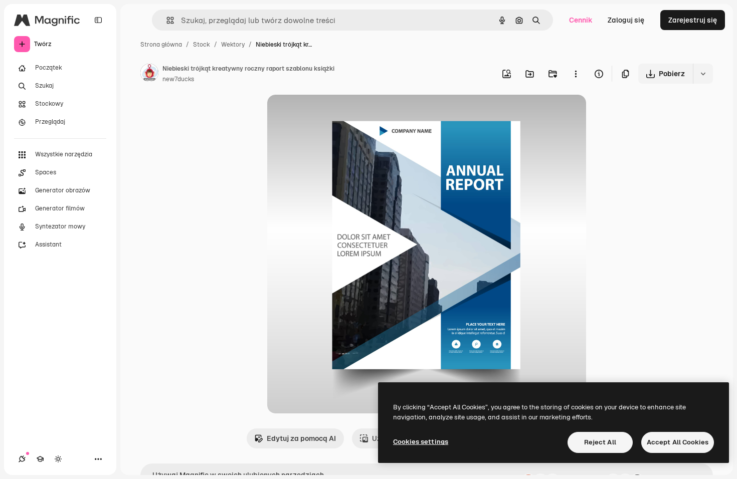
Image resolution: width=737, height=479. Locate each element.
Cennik (581, 20)
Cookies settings (420, 441)
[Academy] (40, 459)
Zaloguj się (626, 20)
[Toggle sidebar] (98, 20)
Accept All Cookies (677, 442)
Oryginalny (336, 114)
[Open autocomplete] (166, 20)
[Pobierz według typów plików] (703, 74)
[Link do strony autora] (149, 74)
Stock (201, 45)
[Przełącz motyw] (58, 459)
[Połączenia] (22, 459)
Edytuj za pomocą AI (301, 438)
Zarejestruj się (692, 20)
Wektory (233, 45)
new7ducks (178, 79)
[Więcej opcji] (576, 74)
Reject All (600, 442)
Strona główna (161, 45)
